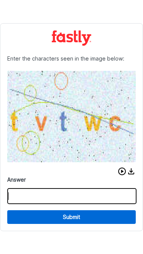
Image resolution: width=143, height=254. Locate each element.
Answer (16, 179)
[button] (122, 171)
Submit (71, 217)
